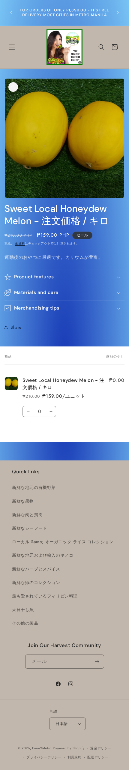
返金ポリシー (100, 748)
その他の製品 (25, 623)
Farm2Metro (42, 747)
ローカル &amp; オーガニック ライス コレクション (63, 542)
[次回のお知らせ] (117, 12)
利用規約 (75, 757)
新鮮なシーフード (29, 528)
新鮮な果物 (23, 501)
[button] (12, 47)
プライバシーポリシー (44, 757)
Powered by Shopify (69, 747)
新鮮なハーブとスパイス (36, 569)
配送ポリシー (97, 757)
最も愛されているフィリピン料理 (45, 596)
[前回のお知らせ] (11, 12)
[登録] (97, 662)
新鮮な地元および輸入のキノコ (42, 555)
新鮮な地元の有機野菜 (34, 487)
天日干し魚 (23, 610)
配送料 (20, 243)
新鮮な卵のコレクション (36, 583)
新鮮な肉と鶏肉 (27, 515)
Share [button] (16, 327)
